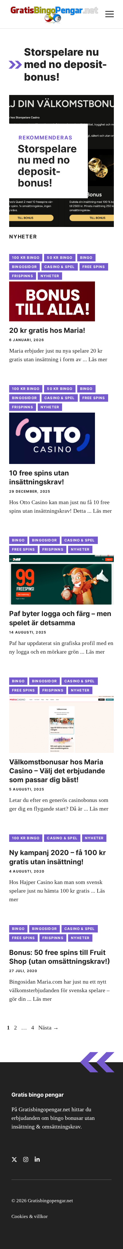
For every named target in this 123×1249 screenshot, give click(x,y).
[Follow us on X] (14, 1159)
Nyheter (50, 276)
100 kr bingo (25, 257)
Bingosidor (24, 267)
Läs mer (97, 359)
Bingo (86, 257)
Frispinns (22, 276)
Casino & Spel (59, 267)
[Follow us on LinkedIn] (37, 1159)
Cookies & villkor (29, 1216)
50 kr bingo (59, 257)
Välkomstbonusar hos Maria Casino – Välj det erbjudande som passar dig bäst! (57, 771)
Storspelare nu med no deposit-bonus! (47, 165)
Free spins (93, 267)
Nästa (48, 1027)
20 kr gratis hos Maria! (47, 330)
